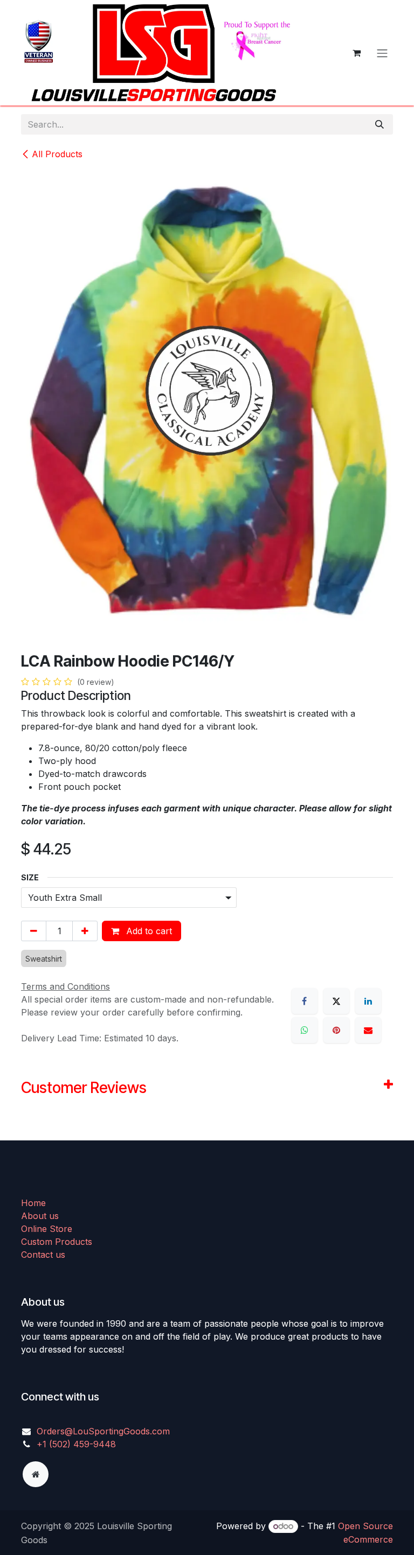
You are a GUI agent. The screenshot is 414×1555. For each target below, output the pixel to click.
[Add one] (85, 931)
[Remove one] (33, 931)
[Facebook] (305, 1001)
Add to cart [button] (147, 931)
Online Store (46, 1228)
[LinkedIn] (368, 1001)
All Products (57, 154)
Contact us (43, 1254)
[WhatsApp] (305, 1030)
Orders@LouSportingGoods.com (103, 1431)
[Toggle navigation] (382, 52)
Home (33, 1202)
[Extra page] (36, 1474)
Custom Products (56, 1241)
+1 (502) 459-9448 (76, 1444)
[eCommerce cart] (356, 53)
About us (40, 1215)
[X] (336, 1001)
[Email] (368, 1030)
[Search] (379, 124)
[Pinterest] (336, 1030)
